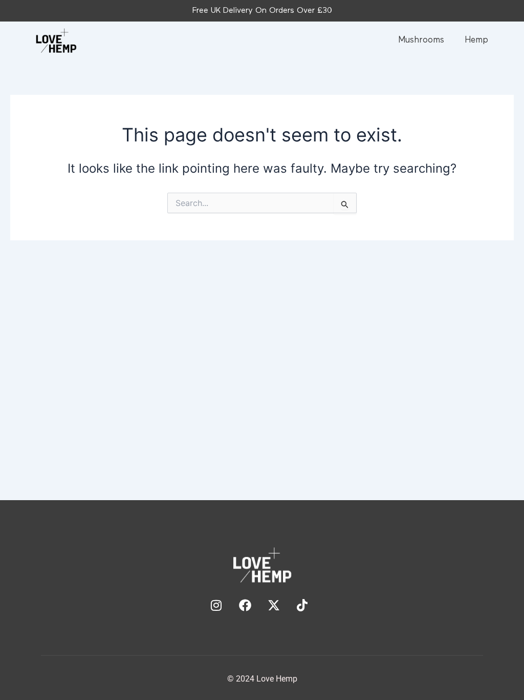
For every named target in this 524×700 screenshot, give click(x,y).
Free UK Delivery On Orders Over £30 (262, 11)
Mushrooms (421, 40)
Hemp (476, 40)
